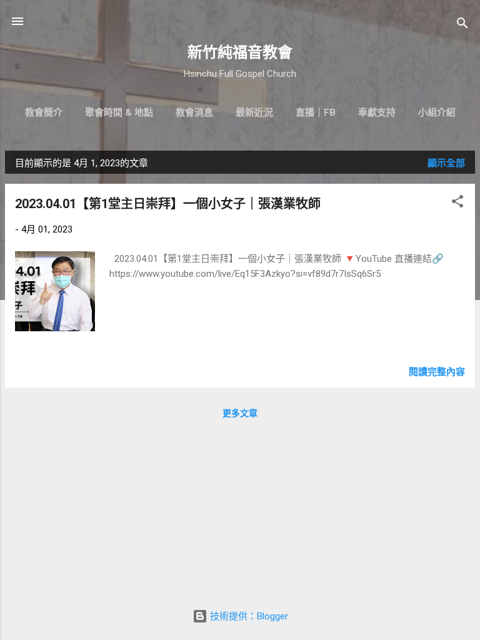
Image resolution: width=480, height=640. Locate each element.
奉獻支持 (377, 112)
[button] (457, 203)
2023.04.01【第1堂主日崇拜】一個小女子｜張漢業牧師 (168, 203)
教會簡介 (43, 112)
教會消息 (194, 112)
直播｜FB (316, 112)
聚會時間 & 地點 (119, 112)
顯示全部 (446, 163)
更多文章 (240, 413)
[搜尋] (462, 25)
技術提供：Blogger (248, 616)
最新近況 (254, 112)
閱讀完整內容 (437, 372)
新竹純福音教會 (240, 52)
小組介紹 (437, 112)
